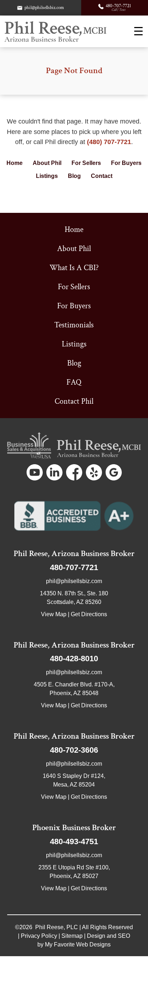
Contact (101, 176)
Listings (47, 176)
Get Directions (89, 614)
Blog (74, 176)
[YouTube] (35, 472)
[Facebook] (74, 472)
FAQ (74, 382)
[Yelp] (94, 472)
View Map (53, 614)
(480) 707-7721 (109, 141)
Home (14, 163)
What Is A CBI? (74, 268)
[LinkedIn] (54, 472)
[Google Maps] (114, 472)
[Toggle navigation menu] (138, 31)
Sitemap (72, 936)
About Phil (47, 163)
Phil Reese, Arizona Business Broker (74, 553)
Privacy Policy (39, 936)
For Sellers (86, 163)
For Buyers (126, 163)
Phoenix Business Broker (74, 827)
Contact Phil (74, 401)
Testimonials (74, 325)
